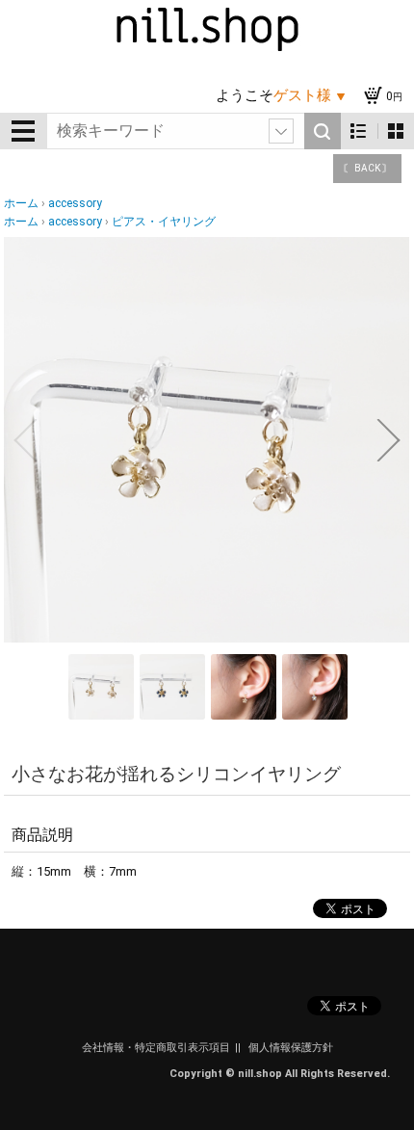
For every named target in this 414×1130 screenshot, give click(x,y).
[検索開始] (322, 131)
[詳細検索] (281, 131)
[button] (25, 440)
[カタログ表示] (395, 131)
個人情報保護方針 (290, 1047)
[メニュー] (23, 131)
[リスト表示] (358, 131)
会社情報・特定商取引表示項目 (156, 1047)
